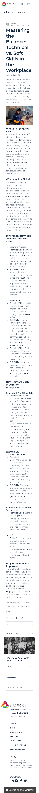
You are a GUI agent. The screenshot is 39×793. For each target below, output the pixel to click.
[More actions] (31, 24)
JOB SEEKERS (15, 741)
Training (27, 602)
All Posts (8, 12)
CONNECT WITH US (18, 745)
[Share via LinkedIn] (17, 618)
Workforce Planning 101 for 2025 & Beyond (18, 659)
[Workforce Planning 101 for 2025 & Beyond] (19, 645)
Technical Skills (23, 606)
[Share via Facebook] (7, 618)
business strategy (13, 602)
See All (30, 633)
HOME (12, 728)
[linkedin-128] (12, 780)
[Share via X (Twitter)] (12, 618)
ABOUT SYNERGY (17, 732)
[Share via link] (22, 618)
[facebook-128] (20, 780)
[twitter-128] (25, 780)
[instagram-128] (16, 780)
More (20, 12)
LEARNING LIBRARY (18, 749)
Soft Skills (11, 606)
